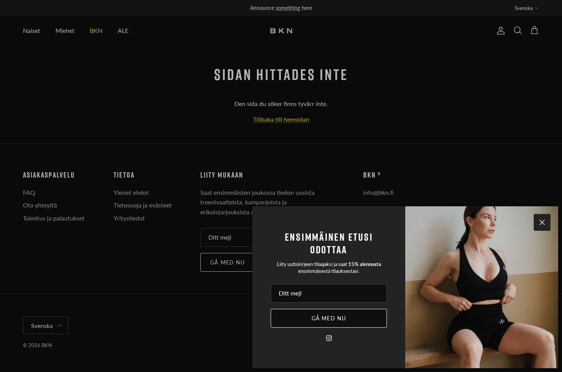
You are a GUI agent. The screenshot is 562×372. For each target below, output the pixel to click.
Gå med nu (329, 318)
